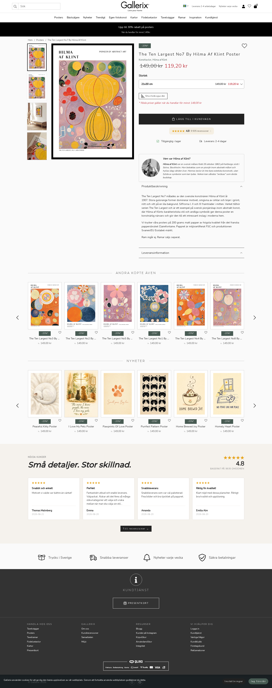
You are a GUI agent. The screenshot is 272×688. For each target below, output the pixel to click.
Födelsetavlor (149, 17)
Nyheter (87, 17)
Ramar (182, 17)
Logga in (195, 628)
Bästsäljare (73, 17)
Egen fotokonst (118, 17)
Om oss (85, 628)
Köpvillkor (141, 637)
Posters (58, 17)
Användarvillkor (144, 641)
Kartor (134, 17)
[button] (15, 6)
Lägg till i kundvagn (193, 119)
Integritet (140, 645)
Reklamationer (198, 650)
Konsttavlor (145, 60)
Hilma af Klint (159, 60)
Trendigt (100, 17)
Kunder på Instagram (146, 633)
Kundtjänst (211, 17)
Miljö (83, 641)
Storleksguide (155, 95)
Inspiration (195, 17)
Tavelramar (32, 637)
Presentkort (138, 603)
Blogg (139, 628)
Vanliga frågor (197, 637)
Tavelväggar (167, 17)
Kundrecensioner (89, 633)
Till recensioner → (136, 528)
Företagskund (197, 645)
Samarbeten (87, 637)
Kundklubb (196, 641)
